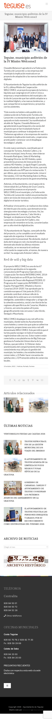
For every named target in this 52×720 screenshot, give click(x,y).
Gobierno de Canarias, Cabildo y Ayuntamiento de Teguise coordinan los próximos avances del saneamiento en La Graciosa (25, 491)
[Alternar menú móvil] (47, 4)
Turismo (31, 366)
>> (15, 615)
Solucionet (27, 710)
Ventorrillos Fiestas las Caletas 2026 (24, 434)
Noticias (19, 366)
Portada (25, 366)
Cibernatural (38, 710)
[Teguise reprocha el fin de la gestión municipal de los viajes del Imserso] (13, 447)
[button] (6, 405)
